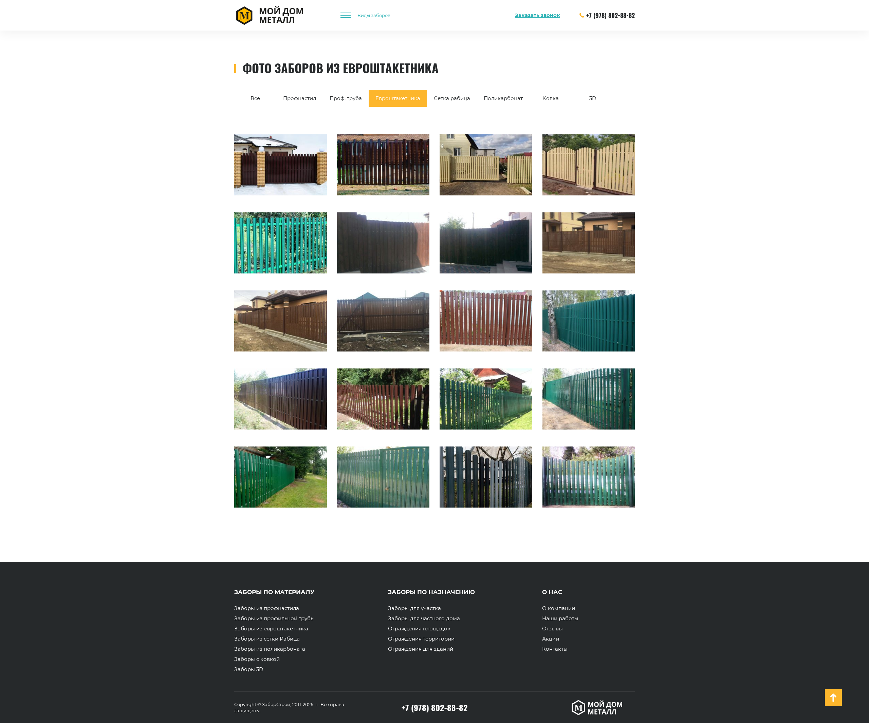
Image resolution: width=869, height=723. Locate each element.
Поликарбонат (503, 98)
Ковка (550, 98)
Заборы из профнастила (266, 608)
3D (592, 98)
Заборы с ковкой (257, 659)
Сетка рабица (452, 98)
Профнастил (299, 98)
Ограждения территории (421, 639)
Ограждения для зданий (420, 649)
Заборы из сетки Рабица (267, 639)
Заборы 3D (248, 669)
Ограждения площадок (419, 629)
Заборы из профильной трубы (274, 618)
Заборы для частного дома (424, 618)
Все (255, 98)
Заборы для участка (414, 608)
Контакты (555, 649)
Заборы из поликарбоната (269, 649)
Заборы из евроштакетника (271, 629)
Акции (550, 639)
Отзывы (552, 629)
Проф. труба (346, 98)
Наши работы (560, 618)
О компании (558, 608)
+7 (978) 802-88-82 (610, 15)
